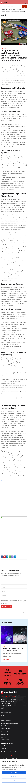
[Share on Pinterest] (4, 556)
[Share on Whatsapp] (10, 556)
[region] (14, 771)
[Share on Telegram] (15, 556)
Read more (6, 659)
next (24, 645)
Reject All (14, 780)
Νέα (4, 21)
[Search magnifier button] (24, 7)
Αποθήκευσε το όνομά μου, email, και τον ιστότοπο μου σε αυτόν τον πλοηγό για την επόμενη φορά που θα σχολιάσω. (13, 602)
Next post (26, 612)
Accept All (14, 772)
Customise (14, 776)
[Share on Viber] (12, 556)
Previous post (23, 612)
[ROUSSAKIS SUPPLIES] (5, 3)
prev (4, 645)
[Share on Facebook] (2, 556)
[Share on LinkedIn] (7, 556)
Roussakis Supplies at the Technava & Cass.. (13, 650)
